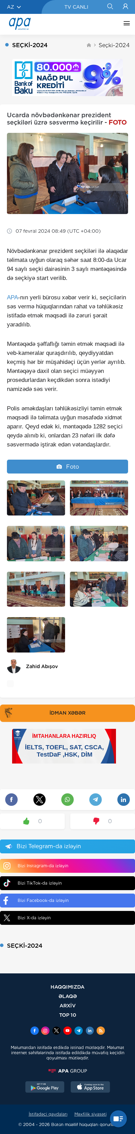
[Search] (110, 7)
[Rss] (101, 1031)
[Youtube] (67, 1031)
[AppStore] (90, 1087)
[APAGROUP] (67, 1071)
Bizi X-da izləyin (34, 917)
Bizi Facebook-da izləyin (43, 900)
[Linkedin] (90, 1031)
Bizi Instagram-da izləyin (43, 865)
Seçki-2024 (114, 45)
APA (12, 297)
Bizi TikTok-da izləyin (40, 883)
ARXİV (68, 1005)
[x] (56, 1031)
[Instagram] (45, 1031)
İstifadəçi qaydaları (48, 1114)
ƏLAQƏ (67, 996)
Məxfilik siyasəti (90, 1114)
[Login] (125, 6)
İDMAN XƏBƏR (68, 713)
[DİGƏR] (125, 24)
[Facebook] (34, 1031)
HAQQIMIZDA (67, 987)
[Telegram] (78, 1031)
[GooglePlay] (45, 1087)
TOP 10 (67, 1015)
